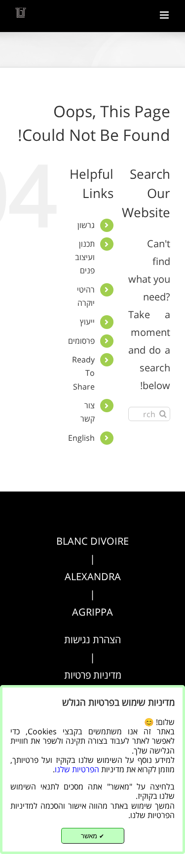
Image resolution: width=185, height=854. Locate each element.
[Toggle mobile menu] (165, 15)
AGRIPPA (92, 612)
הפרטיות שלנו (77, 769)
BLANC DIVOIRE (92, 541)
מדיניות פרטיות (92, 675)
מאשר (92, 836)
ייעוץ (87, 321)
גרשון (86, 225)
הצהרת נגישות (92, 639)
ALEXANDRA (93, 576)
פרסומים (81, 340)
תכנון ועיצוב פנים (85, 257)
